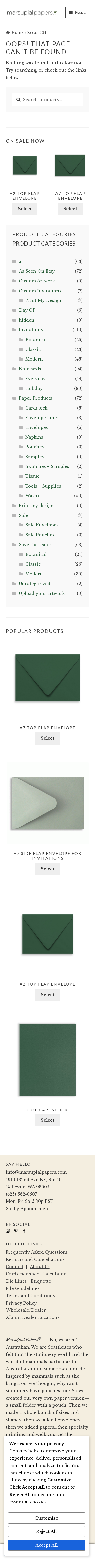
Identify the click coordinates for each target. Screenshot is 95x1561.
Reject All (46, 1531)
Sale (23, 515)
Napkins (34, 437)
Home (17, 32)
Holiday (34, 388)
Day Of (26, 310)
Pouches (34, 446)
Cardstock (36, 408)
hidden (26, 320)
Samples (34, 456)
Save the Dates (35, 544)
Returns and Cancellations (35, 1259)
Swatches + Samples (47, 466)
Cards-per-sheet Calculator (36, 1273)
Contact (14, 1266)
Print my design (36, 505)
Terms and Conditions (30, 1295)
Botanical (36, 339)
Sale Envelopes (42, 524)
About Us (40, 1266)
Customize (46, 1518)
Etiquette (41, 1281)
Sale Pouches (39, 534)
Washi (32, 495)
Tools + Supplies (43, 486)
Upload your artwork (42, 593)
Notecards (30, 368)
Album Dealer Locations (33, 1317)
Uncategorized (34, 583)
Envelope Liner (42, 417)
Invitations (31, 329)
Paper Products (35, 398)
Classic (33, 349)
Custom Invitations (40, 290)
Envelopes (36, 427)
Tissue (32, 476)
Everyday (35, 378)
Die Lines (16, 1281)
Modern (34, 359)
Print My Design (43, 300)
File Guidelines (23, 1288)
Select (25, 208)
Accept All (46, 1545)
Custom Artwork (37, 280)
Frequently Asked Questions (37, 1252)
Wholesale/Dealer (26, 1310)
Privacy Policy (21, 1303)
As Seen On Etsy (37, 271)
